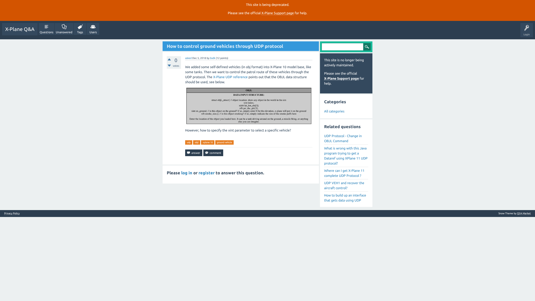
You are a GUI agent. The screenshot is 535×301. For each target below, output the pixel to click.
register (207, 172)
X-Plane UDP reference (230, 77)
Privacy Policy (12, 213)
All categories (334, 111)
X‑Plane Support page (277, 13)
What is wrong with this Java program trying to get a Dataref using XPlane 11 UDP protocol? (346, 155)
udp (189, 142)
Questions (46, 32)
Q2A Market (524, 213)
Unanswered (64, 32)
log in (186, 172)
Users (93, 32)
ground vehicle (224, 142)
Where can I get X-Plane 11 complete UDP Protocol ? (344, 173)
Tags (80, 32)
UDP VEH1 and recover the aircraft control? (344, 185)
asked (188, 58)
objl (197, 142)
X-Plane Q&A (19, 29)
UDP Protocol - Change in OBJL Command (343, 138)
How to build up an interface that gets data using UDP (345, 197)
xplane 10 (208, 142)
